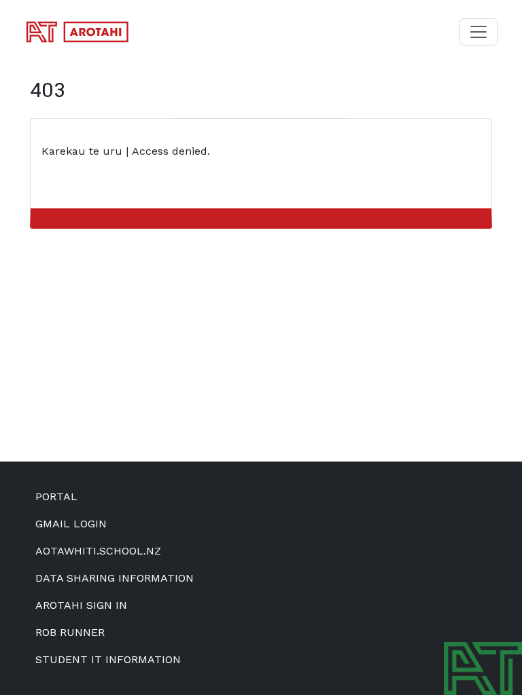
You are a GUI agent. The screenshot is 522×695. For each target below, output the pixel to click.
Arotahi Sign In (81, 605)
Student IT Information (108, 659)
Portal (56, 496)
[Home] (82, 32)
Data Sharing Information (114, 577)
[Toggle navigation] (478, 31)
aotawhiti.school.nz (98, 550)
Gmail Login (71, 523)
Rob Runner (70, 632)
